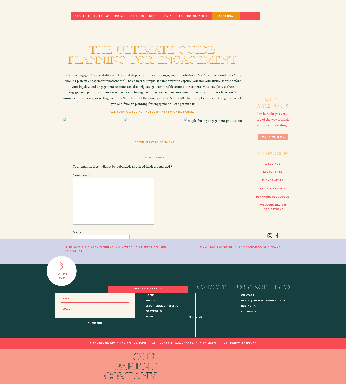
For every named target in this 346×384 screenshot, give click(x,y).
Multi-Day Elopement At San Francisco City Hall (239, 247)
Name (78, 232)
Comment (81, 175)
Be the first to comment (154, 142)
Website (79, 261)
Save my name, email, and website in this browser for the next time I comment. (129, 282)
